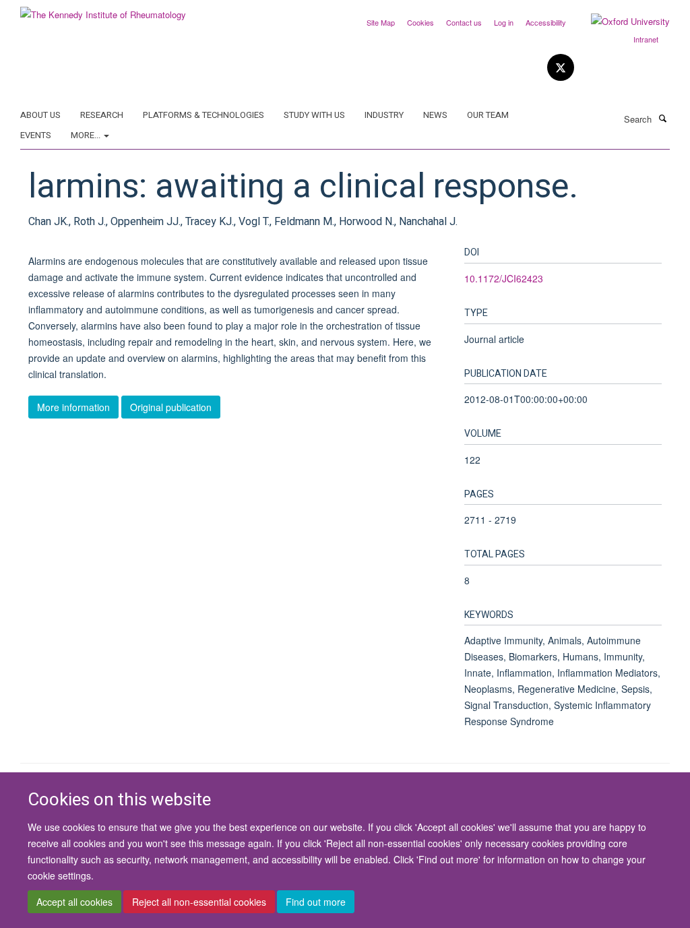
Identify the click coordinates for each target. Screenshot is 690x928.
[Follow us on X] (560, 67)
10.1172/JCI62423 (503, 278)
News (435, 115)
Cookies (420, 22)
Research (101, 115)
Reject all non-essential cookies (199, 901)
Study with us (314, 115)
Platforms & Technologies (203, 115)
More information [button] (73, 407)
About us (40, 115)
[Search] (662, 118)
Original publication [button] (171, 407)
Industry (384, 115)
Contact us (464, 22)
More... (86, 135)
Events (35, 135)
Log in (503, 22)
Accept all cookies (74, 901)
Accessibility (546, 22)
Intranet (645, 39)
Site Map (381, 22)
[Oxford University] (620, 21)
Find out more (316, 901)
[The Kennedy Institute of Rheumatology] (103, 9)
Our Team (488, 115)
